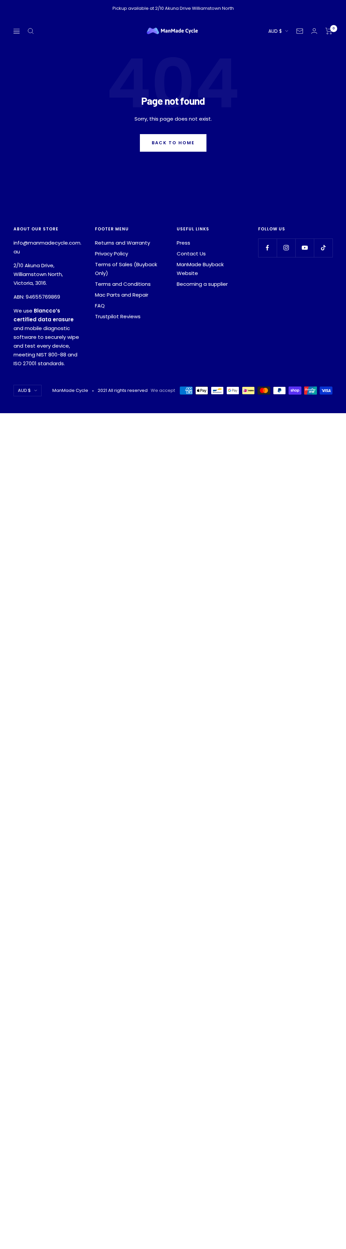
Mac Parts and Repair (121, 294)
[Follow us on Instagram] (286, 248)
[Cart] (328, 31)
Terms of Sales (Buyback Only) (126, 269)
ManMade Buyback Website (200, 269)
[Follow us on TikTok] (323, 248)
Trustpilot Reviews (118, 316)
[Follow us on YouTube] (304, 248)
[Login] (314, 31)
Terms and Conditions (123, 284)
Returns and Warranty (122, 242)
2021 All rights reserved (123, 390)
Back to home (173, 143)
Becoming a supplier (202, 284)
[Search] (31, 31)
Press (183, 242)
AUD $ (275, 31)
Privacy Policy (111, 253)
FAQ (100, 305)
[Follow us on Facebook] (267, 248)
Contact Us (191, 253)
